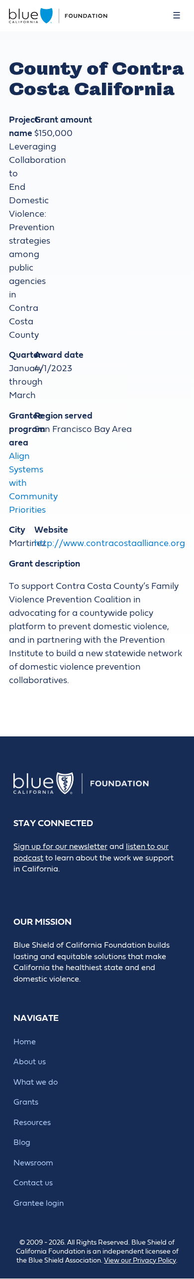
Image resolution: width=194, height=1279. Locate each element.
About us (29, 1062)
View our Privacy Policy (140, 1260)
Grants (25, 1102)
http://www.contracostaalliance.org (109, 543)
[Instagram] (87, 886)
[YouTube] (109, 886)
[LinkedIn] (65, 886)
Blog (21, 1142)
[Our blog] (20, 886)
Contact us (33, 1183)
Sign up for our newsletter (60, 847)
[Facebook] (42, 886)
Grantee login (38, 1203)
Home (24, 1042)
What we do (35, 1082)
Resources (32, 1123)
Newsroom (33, 1163)
